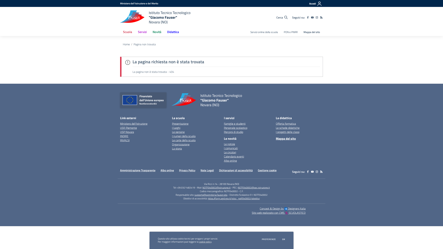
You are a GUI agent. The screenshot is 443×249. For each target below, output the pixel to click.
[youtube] (312, 17)
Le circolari (230, 152)
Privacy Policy (187, 170)
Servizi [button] (142, 32)
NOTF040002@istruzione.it (216, 187)
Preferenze (269, 239)
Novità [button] (157, 32)
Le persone (178, 132)
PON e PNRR (291, 32)
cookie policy (205, 242)
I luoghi (176, 128)
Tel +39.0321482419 (184, 187)
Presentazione (180, 124)
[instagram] (316, 17)
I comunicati (231, 148)
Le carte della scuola (184, 140)
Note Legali (207, 170)
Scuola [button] (127, 32)
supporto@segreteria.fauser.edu (211, 195)
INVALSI (125, 140)
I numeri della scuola (184, 136)
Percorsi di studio (233, 132)
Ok (283, 239)
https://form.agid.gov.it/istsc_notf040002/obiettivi (234, 198)
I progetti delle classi (287, 132)
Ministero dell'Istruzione (133, 124)
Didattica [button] (173, 32)
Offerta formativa (286, 124)
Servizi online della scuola (264, 32)
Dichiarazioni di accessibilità (236, 170)
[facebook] (307, 17)
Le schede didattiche (288, 128)
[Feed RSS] (321, 17)
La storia (177, 148)
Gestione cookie (267, 170)
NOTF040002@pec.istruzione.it (254, 187)
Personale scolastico (235, 128)
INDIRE (124, 136)
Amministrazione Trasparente (137, 170)
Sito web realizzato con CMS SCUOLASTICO (279, 213)
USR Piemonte (128, 128)
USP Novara (127, 132)
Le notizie (229, 144)
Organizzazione (180, 144)
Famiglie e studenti (235, 124)
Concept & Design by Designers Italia (283, 208)
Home (126, 44)
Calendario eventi (234, 156)
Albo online (230, 161)
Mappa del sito (312, 32)
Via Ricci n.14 (210, 184)
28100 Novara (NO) (229, 184)
